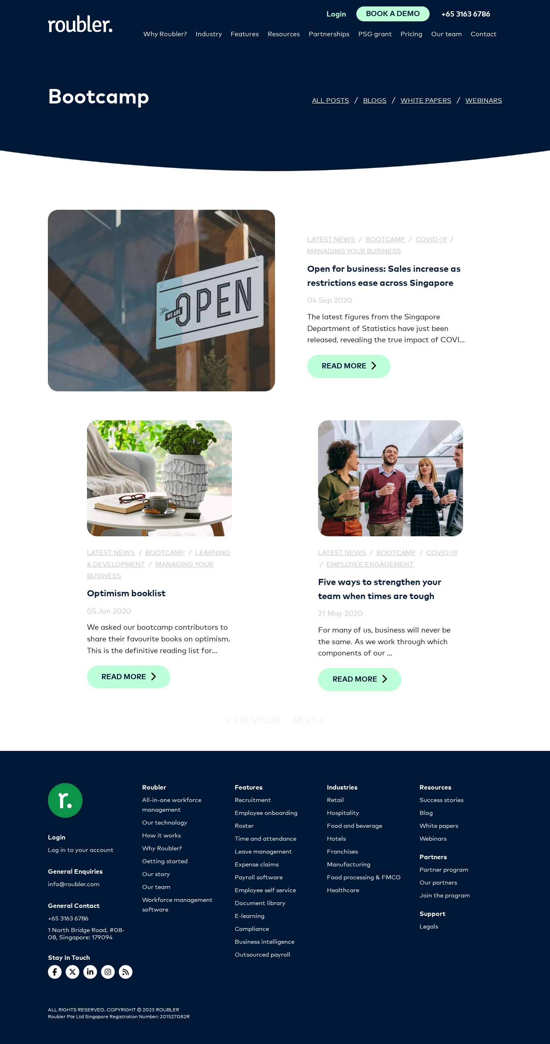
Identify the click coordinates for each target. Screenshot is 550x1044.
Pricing (411, 33)
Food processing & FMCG (364, 877)
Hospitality (343, 812)
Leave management (263, 851)
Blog (426, 812)
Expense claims (257, 864)
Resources (284, 33)
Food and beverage (354, 825)
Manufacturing (348, 864)
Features (245, 33)
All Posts (330, 99)
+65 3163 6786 (465, 13)
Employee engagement (370, 563)
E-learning (250, 915)
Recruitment (253, 799)
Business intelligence (264, 941)
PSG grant (375, 33)
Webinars (483, 99)
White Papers (426, 99)
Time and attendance (265, 838)
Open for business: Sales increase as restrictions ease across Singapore (384, 275)
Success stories (441, 799)
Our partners (438, 882)
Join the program (445, 895)
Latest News (331, 238)
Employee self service (265, 889)
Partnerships (329, 33)
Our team (446, 33)
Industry (209, 33)
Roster (244, 825)
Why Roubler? (165, 33)
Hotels (336, 838)
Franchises (342, 851)
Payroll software (259, 877)
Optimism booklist (126, 592)
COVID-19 (431, 238)
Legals (429, 926)
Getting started (165, 860)
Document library (260, 902)
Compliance (252, 928)
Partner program (444, 869)
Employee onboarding (266, 812)
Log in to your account (81, 849)
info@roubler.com (73, 883)
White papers (439, 825)
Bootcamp (385, 238)
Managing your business (354, 250)
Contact (483, 33)
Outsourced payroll (262, 954)
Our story (156, 873)
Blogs (375, 99)
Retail (335, 799)
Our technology (164, 822)
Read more (344, 365)
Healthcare (343, 889)
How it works (161, 835)
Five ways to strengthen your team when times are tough (379, 588)
